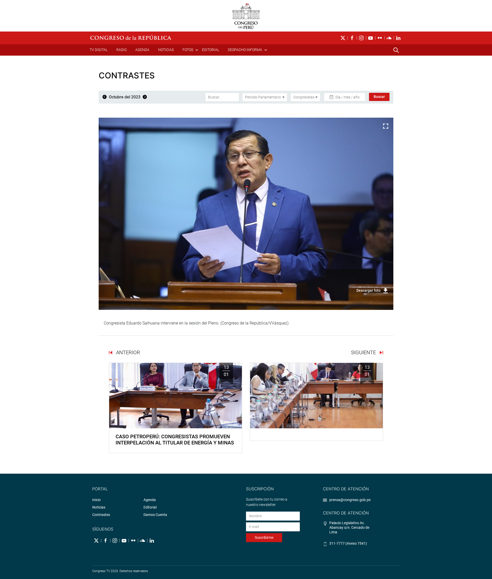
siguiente (364, 352)
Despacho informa (245, 50)
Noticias (166, 50)
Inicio (96, 500)
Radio (121, 50)
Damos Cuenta (155, 515)
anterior (127, 352)
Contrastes (101, 515)
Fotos (187, 50)
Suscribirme (264, 537)
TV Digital (99, 50)
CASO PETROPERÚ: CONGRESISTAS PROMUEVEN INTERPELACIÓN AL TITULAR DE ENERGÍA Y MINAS (175, 439)
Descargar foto (368, 290)
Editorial (210, 50)
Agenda (142, 50)
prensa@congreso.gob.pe (350, 500)
